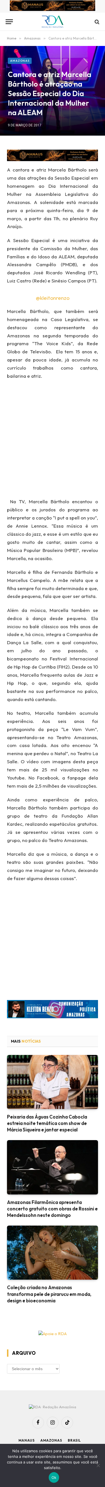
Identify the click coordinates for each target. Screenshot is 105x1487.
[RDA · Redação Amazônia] (52, 22)
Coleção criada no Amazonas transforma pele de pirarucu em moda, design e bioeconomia (49, 1293)
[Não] (98, 1465)
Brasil (74, 1440)
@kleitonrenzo (52, 297)
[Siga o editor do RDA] (52, 1010)
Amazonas (19, 60)
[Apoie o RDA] (52, 1334)
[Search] (96, 21)
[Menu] (9, 21)
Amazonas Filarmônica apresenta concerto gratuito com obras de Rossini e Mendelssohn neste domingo (52, 1208)
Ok (54, 1477)
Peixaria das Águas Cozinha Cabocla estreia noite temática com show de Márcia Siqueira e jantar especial (47, 1123)
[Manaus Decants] (52, 6)
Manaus (26, 1440)
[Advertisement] (52, 440)
